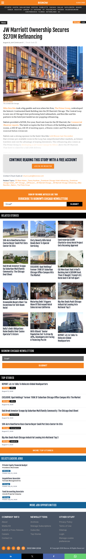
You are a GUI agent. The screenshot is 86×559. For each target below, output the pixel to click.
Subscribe (80, 3)
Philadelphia (51, 9)
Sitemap (63, 530)
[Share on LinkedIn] (11, 556)
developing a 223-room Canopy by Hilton (39, 145)
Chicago (52, 7)
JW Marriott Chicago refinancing (64, 183)
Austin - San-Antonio (21, 7)
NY (44, 9)
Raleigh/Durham (71, 9)
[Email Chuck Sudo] (36, 42)
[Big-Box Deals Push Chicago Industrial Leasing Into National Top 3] (70, 296)
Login (61, 534)
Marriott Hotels (8, 102)
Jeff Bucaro (30, 183)
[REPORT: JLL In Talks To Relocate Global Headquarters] (70, 327)
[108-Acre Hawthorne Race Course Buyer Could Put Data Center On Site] (15, 234)
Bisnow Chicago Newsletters (17, 351)
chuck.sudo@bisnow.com (33, 176)
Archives (34, 522)
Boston (34, 7)
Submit (74, 204)
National (37, 9)
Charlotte (43, 7)
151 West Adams (21, 180)
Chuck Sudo (30, 42)
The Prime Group (62, 108)
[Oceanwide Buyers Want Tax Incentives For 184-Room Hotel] (15, 296)
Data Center (69, 7)
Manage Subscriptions (40, 526)
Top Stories (35, 534)
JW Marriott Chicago (43, 183)
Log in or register (43, 166)
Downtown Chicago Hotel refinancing (54, 180)
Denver (79, 7)
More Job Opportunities (43, 505)
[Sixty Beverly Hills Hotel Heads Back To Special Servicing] (43, 234)
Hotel (83, 22)
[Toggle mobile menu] (3, 2)
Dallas (60, 7)
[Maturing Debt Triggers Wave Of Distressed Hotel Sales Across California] (43, 296)
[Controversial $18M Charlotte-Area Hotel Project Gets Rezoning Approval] (70, 234)
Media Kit (6, 526)
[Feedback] (23, 548)
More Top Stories (43, 450)
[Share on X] (32, 556)
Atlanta (7, 7)
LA (32, 9)
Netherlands (51, 12)
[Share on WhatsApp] (75, 556)
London (26, 9)
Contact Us (7, 538)
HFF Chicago (20, 183)
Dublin (10, 9)
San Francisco (31, 12)
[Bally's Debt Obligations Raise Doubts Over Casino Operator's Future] (15, 327)
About (4, 522)
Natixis (13, 185)
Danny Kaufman (34, 180)
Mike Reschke (9, 108)
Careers (5, 534)
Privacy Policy (65, 522)
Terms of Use (65, 526)
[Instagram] (18, 548)
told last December (61, 136)
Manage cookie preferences (66, 539)
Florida (42, 12)
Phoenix (61, 9)
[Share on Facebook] (53, 556)
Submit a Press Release (12, 530)
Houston (18, 9)
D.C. (59, 12)
